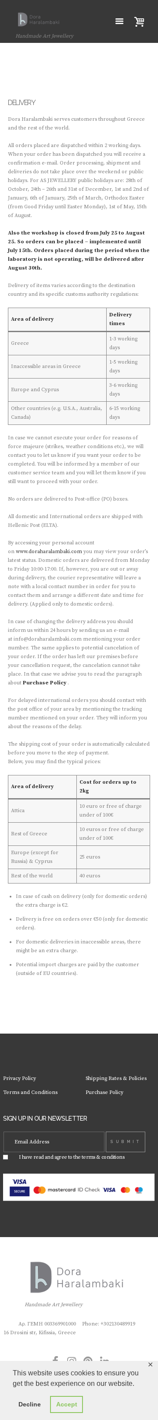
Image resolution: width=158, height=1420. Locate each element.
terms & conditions (103, 1157)
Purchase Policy (44, 683)
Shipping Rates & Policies (116, 1078)
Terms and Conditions (30, 1092)
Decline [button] (29, 1404)
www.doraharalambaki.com (49, 551)
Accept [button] (66, 1404)
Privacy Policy (19, 1078)
